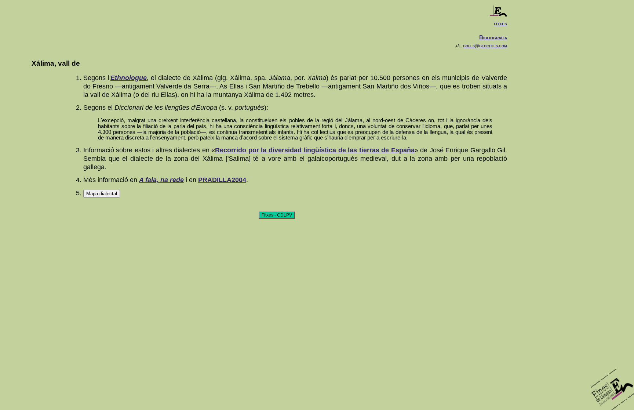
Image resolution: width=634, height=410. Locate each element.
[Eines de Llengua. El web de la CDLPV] (498, 15)
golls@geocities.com (485, 45)
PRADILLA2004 (222, 180)
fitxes (500, 23)
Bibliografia (493, 37)
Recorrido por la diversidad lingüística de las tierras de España (315, 150)
